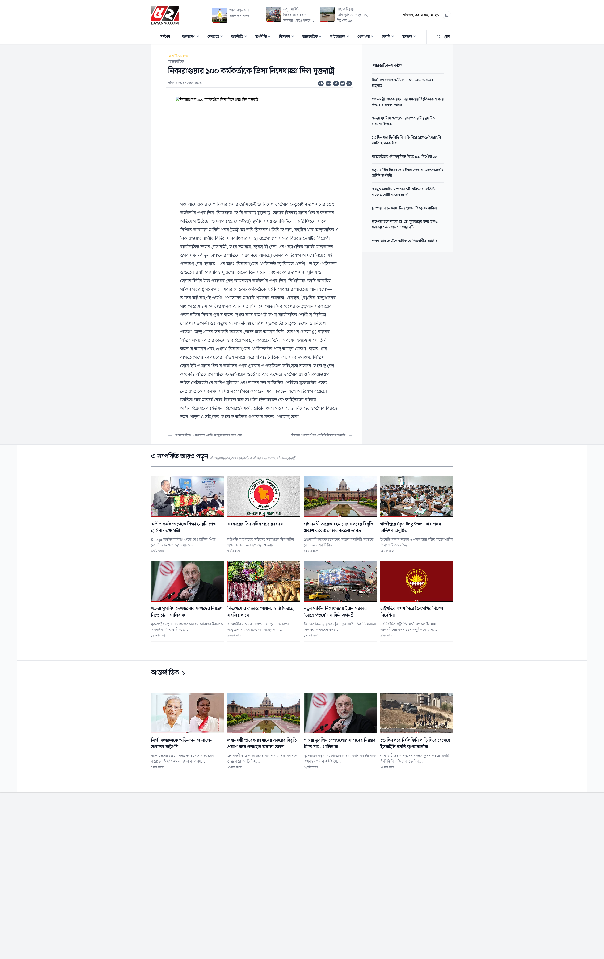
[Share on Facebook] (336, 83)
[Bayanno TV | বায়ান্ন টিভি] (165, 15)
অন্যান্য (410, 37)
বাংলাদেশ (192, 37)
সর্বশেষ (165, 36)
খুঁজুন (446, 36)
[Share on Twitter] (342, 83)
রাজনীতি (240, 37)
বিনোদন (288, 37)
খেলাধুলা (367, 37)
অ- (321, 83)
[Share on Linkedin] (349, 83)
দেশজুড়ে (216, 37)
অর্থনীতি (264, 37)
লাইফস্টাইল (341, 37)
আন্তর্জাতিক (313, 37)
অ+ (329, 83)
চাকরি (389, 37)
